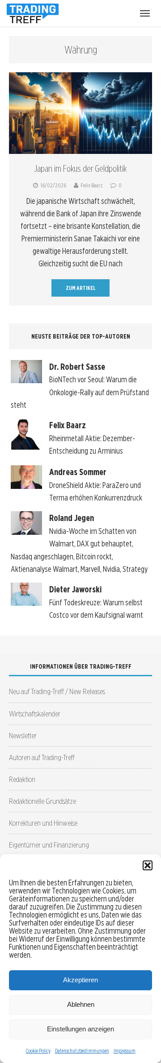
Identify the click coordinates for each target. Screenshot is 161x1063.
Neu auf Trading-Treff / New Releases (57, 691)
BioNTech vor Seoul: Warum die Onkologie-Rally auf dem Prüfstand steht (80, 392)
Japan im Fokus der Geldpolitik (80, 168)
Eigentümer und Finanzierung (49, 844)
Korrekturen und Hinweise (43, 822)
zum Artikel (81, 288)
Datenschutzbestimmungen (82, 1050)
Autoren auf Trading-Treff (42, 757)
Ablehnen (80, 1004)
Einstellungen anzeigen (80, 1029)
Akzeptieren (80, 980)
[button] (147, 865)
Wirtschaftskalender (34, 713)
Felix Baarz (91, 185)
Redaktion (22, 779)
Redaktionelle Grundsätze (42, 801)
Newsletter (23, 735)
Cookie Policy (38, 1050)
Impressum (125, 1050)
